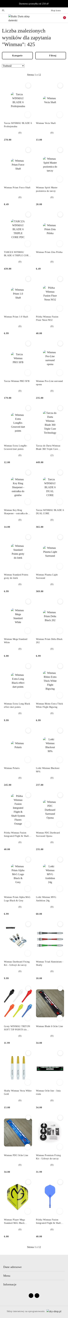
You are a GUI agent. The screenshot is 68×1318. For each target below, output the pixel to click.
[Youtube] (37, 1295)
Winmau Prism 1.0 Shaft (16, 316)
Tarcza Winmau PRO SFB (16, 381)
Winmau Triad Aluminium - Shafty (49, 963)
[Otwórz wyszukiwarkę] (48, 18)
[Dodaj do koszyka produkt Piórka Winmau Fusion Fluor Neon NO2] (60, 308)
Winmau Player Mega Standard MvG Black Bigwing (14, 1221)
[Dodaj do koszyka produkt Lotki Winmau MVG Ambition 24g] (60, 889)
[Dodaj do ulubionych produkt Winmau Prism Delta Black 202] (60, 601)
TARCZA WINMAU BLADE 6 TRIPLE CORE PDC (17, 254)
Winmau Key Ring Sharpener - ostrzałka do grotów (16, 512)
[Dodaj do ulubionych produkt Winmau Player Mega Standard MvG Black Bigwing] (28, 1182)
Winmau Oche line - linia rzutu (48, 1092)
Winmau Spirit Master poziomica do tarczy (47, 189)
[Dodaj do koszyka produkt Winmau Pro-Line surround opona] (60, 373)
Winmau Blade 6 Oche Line (49, 1026)
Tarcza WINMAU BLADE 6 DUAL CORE (50, 512)
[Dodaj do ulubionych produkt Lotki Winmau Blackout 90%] (60, 730)
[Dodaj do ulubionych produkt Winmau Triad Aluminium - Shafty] (60, 924)
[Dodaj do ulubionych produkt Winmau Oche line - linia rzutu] (60, 1053)
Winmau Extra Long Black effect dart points (17, 705)
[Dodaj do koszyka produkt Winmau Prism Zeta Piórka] (60, 244)
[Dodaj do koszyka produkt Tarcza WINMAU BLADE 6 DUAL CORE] (60, 502)
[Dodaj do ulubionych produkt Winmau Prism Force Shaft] (28, 149)
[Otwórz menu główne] (4, 18)
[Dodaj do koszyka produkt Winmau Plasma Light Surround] (60, 566)
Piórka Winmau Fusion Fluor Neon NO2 (47, 318)
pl (3, 10)
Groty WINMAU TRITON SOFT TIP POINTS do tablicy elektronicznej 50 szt (17, 1028)
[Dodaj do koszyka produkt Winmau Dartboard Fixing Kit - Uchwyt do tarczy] (28, 953)
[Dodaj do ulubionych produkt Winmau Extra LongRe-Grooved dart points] (28, 408)
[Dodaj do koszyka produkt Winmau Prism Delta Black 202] (60, 631)
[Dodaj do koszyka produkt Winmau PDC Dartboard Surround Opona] (60, 824)
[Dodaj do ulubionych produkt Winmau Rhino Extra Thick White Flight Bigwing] (60, 666)
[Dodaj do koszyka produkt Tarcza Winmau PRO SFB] (28, 373)
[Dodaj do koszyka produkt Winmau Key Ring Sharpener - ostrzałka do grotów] (28, 502)
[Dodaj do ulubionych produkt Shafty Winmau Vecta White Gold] (28, 1053)
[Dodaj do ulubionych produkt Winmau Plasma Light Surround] (60, 537)
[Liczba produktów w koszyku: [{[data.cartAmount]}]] (62, 18)
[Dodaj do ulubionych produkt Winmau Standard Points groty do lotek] (28, 537)
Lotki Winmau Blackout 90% (47, 770)
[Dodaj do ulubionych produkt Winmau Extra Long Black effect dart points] (28, 666)
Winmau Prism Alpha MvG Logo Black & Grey (17, 899)
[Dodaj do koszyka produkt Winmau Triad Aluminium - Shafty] (60, 953)
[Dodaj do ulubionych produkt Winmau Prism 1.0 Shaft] (28, 278)
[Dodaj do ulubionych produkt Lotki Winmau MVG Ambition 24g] (60, 859)
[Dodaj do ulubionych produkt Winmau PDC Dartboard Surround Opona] (60, 795)
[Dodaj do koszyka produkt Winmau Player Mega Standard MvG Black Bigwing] (28, 1211)
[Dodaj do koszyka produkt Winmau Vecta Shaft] (60, 115)
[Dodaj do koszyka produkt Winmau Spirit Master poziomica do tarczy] (60, 179)
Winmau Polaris (11, 768)
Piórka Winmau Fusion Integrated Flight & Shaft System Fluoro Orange (16, 834)
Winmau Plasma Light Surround (47, 576)
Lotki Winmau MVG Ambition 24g (46, 899)
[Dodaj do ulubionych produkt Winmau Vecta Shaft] (60, 85)
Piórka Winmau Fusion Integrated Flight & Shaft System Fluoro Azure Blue (49, 1221)
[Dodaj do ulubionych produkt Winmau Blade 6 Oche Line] (60, 988)
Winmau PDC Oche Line (16, 1155)
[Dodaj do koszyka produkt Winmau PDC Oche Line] (28, 1147)
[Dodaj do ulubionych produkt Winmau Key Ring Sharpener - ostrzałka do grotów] (28, 472)
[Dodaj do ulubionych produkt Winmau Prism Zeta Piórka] (60, 214)
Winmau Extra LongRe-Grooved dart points (15, 447)
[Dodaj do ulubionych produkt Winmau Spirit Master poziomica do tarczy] (60, 149)
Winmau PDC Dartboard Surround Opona (48, 834)
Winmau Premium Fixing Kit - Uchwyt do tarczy (48, 1157)
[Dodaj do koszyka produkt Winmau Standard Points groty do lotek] (28, 566)
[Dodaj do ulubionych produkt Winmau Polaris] (28, 730)
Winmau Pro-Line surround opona (49, 383)
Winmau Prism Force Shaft (17, 187)
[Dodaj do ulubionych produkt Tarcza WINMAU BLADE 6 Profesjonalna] (28, 85)
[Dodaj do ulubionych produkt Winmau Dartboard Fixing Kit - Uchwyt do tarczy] (28, 924)
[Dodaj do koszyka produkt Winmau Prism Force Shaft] (28, 179)
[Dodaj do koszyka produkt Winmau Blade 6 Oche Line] (60, 1018)
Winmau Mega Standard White (15, 641)
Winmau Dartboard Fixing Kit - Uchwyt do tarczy (17, 963)
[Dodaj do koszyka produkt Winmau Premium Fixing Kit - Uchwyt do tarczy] (60, 1147)
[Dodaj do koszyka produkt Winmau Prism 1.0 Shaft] (28, 308)
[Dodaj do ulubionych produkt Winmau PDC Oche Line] (28, 1117)
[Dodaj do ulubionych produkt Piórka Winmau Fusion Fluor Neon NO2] (60, 278)
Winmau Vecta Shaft (46, 123)
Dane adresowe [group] (12, 1267)
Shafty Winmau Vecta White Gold (18, 1092)
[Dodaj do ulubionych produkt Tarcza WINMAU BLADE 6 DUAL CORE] (60, 472)
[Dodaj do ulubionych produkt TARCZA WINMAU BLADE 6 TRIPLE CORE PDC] (28, 214)
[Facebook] (31, 1295)
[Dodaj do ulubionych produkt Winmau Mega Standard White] (28, 601)
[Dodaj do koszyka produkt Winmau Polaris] (28, 760)
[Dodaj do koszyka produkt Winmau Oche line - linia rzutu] (60, 1082)
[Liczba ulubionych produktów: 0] (55, 18)
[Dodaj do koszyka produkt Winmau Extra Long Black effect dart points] (28, 695)
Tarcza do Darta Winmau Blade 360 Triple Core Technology (48, 447)
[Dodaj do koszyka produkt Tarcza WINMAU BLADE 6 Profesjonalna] (28, 115)
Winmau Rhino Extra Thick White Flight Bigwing (49, 705)
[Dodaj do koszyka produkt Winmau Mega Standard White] (28, 631)
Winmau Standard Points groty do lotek (16, 576)
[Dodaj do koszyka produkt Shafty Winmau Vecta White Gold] (28, 1082)
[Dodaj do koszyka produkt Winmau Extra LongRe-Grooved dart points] (28, 437)
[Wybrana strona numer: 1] (34, 74)
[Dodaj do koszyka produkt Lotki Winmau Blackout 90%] (60, 760)
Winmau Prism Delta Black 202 (49, 641)
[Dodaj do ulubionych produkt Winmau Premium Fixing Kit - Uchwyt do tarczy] (60, 1117)
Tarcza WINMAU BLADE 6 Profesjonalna (18, 125)
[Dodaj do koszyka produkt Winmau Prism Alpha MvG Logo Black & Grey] (28, 889)
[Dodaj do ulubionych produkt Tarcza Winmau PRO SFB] (28, 343)
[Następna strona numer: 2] (52, 74)
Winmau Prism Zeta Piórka (49, 252)
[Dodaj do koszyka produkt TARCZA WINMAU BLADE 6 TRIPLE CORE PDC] (28, 244)
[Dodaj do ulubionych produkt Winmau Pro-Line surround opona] (60, 343)
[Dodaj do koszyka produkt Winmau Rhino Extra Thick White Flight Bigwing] (60, 695)
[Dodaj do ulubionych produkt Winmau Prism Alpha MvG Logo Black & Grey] (28, 859)
